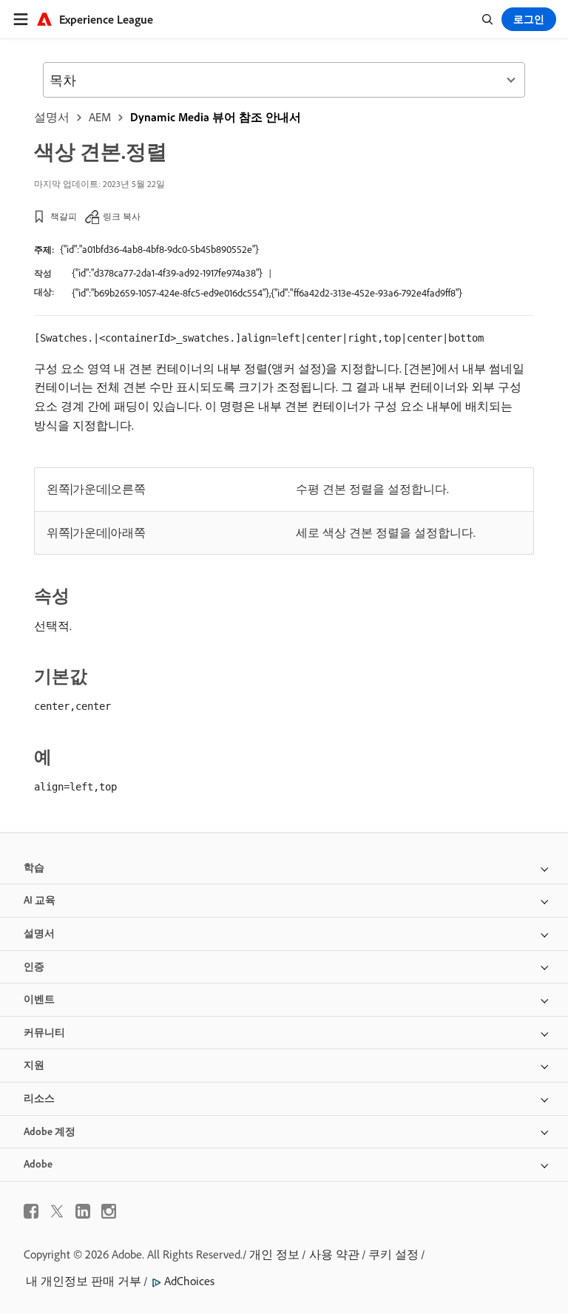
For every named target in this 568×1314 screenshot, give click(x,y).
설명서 (52, 116)
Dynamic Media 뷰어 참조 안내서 (215, 116)
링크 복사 (122, 216)
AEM (100, 116)
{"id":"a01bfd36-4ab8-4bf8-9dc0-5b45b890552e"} (159, 249)
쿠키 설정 (393, 1254)
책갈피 (63, 216)
